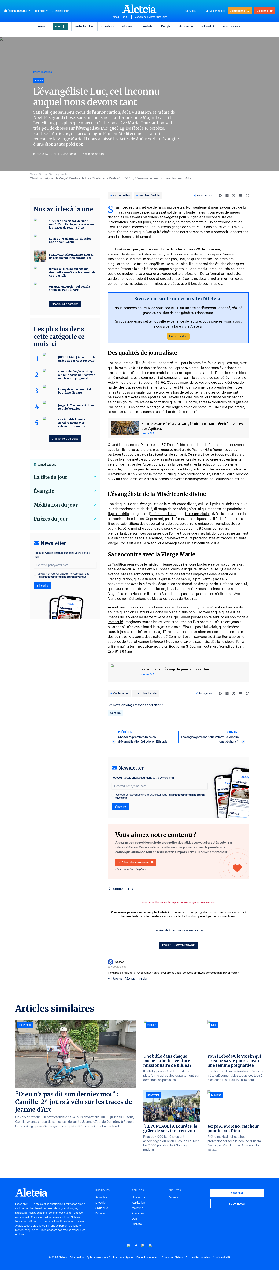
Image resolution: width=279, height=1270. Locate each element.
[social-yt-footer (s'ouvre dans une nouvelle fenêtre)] (128, 1246)
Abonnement (139, 1213)
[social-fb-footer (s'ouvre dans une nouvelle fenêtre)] (136, 1246)
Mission (151, 1025)
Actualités (146, 26)
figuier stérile (118, 514)
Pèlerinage (25, 1025)
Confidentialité (221, 1257)
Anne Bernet (69, 154)
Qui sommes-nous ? (98, 1257)
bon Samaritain (197, 514)
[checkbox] (113, 795)
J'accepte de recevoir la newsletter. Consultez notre (160, 796)
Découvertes (185, 26)
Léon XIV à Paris (231, 26)
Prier (58, 26)
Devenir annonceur (147, 1257)
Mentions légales (123, 1257)
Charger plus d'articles (65, 304)
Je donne (262, 11)
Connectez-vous (194, 930)
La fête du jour (50, 477)
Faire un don (178, 336)
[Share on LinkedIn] (227, 195)
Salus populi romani (194, 612)
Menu (41, 26)
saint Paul (194, 227)
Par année (174, 1197)
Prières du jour (51, 519)
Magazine (137, 1208)
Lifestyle (165, 26)
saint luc (115, 713)
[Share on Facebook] (220, 195)
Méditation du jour (56, 505)
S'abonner (237, 1192)
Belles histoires (84, 26)
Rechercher (62, 11)
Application (138, 1202)
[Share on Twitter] (233, 195)
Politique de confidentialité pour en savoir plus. (62, 576)
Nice (214, 1025)
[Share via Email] (240, 195)
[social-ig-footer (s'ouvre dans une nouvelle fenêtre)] (150, 1246)
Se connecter (217, 11)
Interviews (107, 26)
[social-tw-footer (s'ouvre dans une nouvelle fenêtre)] (143, 1246)
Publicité (137, 1224)
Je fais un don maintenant (133, 862)
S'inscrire (120, 806)
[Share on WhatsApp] (247, 195)
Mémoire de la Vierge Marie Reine (151, 16)
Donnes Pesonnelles (198, 1257)
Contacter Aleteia (172, 1257)
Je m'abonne (237, 11)
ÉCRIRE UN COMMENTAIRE (178, 945)
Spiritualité (207, 26)
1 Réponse (116, 978)
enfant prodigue (163, 514)
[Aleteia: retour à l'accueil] (139, 8)
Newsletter (138, 1197)
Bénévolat (153, 1095)
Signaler (142, 978)
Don (134, 1218)
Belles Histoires (42, 72)
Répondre (130, 978)
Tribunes (127, 26)
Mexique (216, 1095)
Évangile (44, 491)
